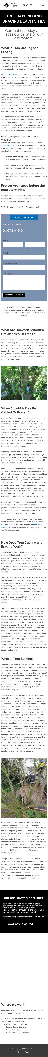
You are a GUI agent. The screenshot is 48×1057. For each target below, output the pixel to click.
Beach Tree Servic (10, 75)
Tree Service (27, 4)
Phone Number (10, 263)
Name (6, 240)
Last (26, 248)
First (4, 248)
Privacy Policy (24, 1052)
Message (8, 273)
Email (6, 253)
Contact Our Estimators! (14, 295)
